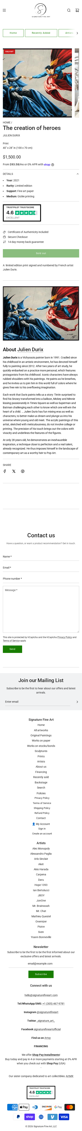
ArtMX (69, 1076)
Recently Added (41, 33)
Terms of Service (11, 640)
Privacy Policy (64, 637)
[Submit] (77, 702)
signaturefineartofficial (47, 1029)
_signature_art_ (46, 1020)
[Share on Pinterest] (22, 472)
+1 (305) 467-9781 (53, 1003)
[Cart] (77, 10)
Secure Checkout (18, 236)
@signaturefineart (47, 1012)
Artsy (47, 1037)
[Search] (69, 10)
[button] (77, 33)
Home (13, 33)
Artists (69, 33)
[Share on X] (14, 472)
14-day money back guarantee (26, 241)
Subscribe (41, 974)
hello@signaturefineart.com (41, 995)
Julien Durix (11, 135)
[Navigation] (4, 10)
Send (12, 649)
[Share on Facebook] (5, 472)
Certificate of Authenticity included (28, 232)
